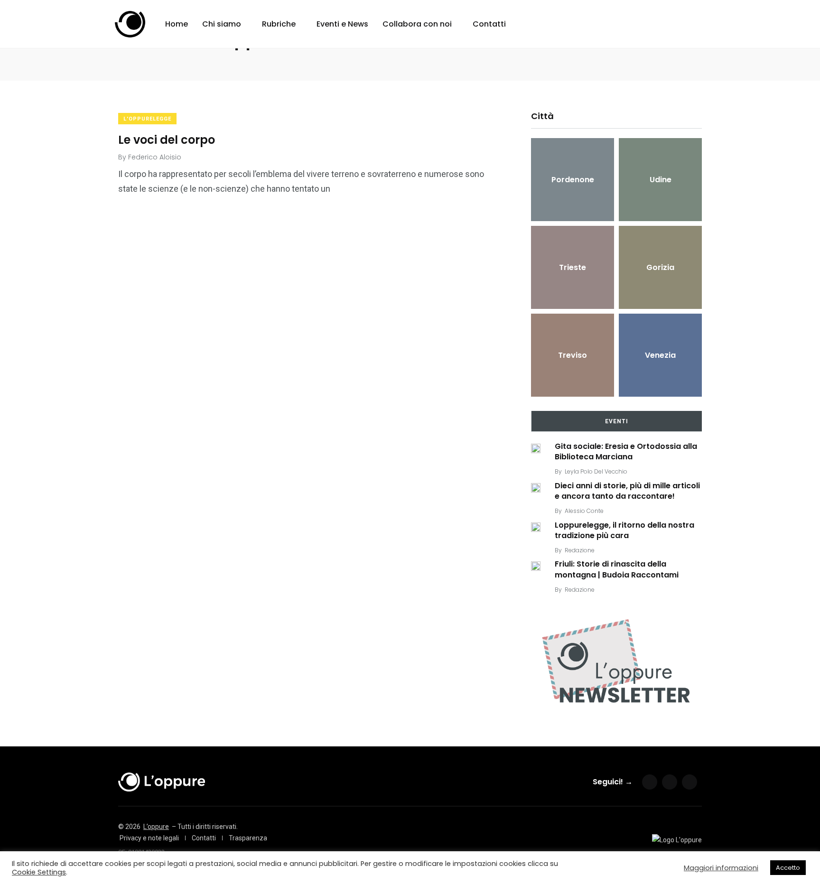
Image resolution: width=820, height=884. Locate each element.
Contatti (489, 24)
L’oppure (156, 826)
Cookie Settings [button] (39, 872)
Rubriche (279, 24)
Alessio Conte (584, 511)
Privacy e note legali (149, 838)
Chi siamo (221, 24)
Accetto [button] (788, 867)
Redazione (580, 550)
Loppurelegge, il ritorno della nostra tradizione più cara (624, 530)
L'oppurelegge (147, 119)
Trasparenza (248, 838)
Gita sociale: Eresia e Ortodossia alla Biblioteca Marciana (626, 451)
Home (176, 24)
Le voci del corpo (166, 139)
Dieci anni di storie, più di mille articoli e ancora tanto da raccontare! (627, 491)
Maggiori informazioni (721, 868)
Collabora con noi (417, 24)
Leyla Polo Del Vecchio (596, 471)
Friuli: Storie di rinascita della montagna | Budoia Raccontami (617, 569)
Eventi (616, 421)
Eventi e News (342, 24)
